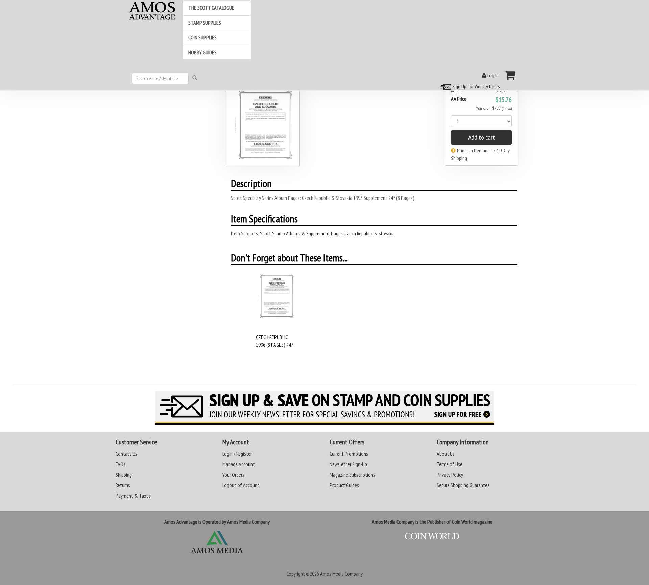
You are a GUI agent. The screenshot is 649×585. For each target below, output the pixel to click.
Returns (123, 485)
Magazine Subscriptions (352, 474)
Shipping (124, 474)
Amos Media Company (341, 573)
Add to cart (481, 137)
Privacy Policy (450, 474)
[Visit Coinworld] (432, 536)
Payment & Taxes (133, 495)
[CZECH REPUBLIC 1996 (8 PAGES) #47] (275, 302)
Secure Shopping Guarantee (463, 485)
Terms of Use (449, 464)
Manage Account (238, 464)
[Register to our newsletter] (324, 408)
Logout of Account (240, 485)
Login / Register (237, 453)
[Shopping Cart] (510, 75)
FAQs (120, 464)
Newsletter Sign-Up (348, 464)
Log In (492, 75)
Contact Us (126, 453)
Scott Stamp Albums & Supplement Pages (301, 233)
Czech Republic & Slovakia (369, 233)
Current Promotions (349, 453)
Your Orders (233, 474)
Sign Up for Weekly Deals (475, 86)
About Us (446, 453)
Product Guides (344, 485)
